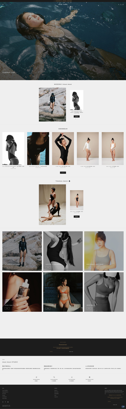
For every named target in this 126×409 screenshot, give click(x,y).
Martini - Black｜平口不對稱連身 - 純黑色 (76, 211)
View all (63, 172)
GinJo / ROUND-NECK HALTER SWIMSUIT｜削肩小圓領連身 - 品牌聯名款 (76, 112)
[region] (63, 41)
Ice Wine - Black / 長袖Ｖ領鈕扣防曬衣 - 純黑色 (63, 166)
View (7, 267)
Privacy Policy (4, 398)
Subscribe (115, 404)
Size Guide (4, 393)
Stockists (3, 395)
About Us (55, 390)
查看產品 (76, 116)
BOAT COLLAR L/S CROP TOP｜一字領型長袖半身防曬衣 (38, 166)
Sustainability (56, 393)
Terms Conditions (5, 390)
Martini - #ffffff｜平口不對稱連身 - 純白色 (112, 166)
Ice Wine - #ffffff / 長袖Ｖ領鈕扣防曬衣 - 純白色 (88, 166)
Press (55, 395)
